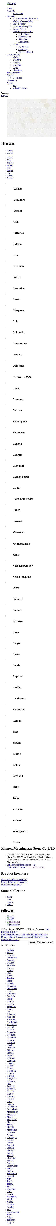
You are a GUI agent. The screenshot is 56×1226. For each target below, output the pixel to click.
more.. (10, 904)
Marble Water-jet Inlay (23, 21)
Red (9, 168)
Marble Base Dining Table (13, 934)
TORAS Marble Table (23, 31)
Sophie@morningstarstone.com (21, 865)
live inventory (13, 54)
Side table (22, 39)
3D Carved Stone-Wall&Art (25, 18)
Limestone (17, 70)
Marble (16, 57)
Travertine (17, 65)
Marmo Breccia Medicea (20, 937)
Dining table (24, 42)
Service (10, 75)
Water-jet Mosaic (26, 52)
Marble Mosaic (19, 24)
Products (11, 16)
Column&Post (19, 29)
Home (9, 8)
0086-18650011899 (16, 867)
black (9, 897)
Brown (10, 153)
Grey (9, 173)
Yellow (10, 163)
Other (15, 44)
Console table (24, 36)
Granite (16, 62)
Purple (10, 170)
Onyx (15, 67)
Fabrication (18, 13)
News (9, 83)
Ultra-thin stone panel (22, 26)
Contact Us (12, 80)
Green (9, 175)
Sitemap (14, 932)
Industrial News (20, 88)
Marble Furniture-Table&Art (14, 882)
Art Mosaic (23, 47)
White (9, 165)
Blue (9, 160)
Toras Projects (13, 72)
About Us (11, 11)
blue (9, 899)
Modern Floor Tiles (10, 939)
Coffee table (23, 34)
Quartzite (17, 60)
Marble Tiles (32, 934)
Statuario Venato (39, 937)
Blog (15, 85)
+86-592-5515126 (36, 867)
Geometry (22, 49)
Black (9, 157)
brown (10, 902)
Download (17, 78)
